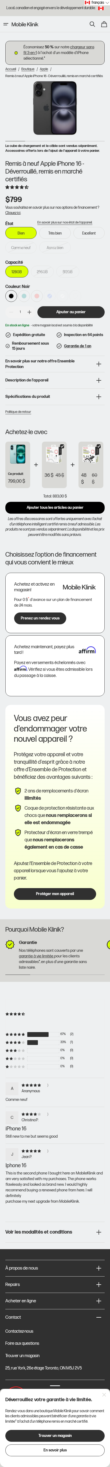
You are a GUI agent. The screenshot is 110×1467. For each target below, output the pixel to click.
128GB (19, 273)
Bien (27, 235)
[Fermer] (104, 1395)
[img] (32, 1085)
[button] (6, 24)
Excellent (93, 235)
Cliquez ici (13, 213)
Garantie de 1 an (77, 346)
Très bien (59, 235)
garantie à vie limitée (36, 956)
